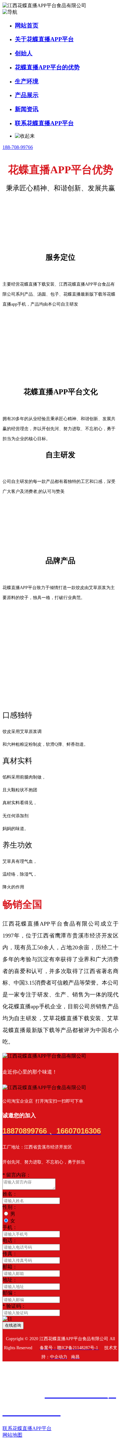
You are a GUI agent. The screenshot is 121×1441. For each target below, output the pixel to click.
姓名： (9, 1194)
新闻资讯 (26, 109)
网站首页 (26, 25)
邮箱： (9, 1266)
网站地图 (12, 1435)
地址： (9, 1279)
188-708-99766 (17, 147)
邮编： (9, 1293)
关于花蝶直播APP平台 (44, 39)
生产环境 (26, 81)
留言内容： (16, 1175)
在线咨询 (13, 1325)
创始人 (24, 53)
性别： (9, 1207)
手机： (9, 1227)
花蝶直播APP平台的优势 (47, 67)
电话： (9, 1240)
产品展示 (26, 95)
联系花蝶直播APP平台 (44, 123)
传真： (9, 1253)
